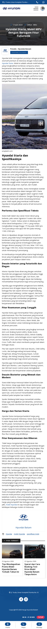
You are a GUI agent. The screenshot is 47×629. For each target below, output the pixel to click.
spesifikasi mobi (33, 534)
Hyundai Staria (7, 63)
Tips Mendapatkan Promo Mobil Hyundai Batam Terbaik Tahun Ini (11, 568)
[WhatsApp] (43, 2)
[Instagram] (26, 599)
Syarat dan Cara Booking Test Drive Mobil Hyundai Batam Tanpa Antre (32, 569)
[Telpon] (37, 2)
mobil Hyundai (11, 504)
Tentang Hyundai (19, 52)
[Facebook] (21, 599)
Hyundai (9, 534)
